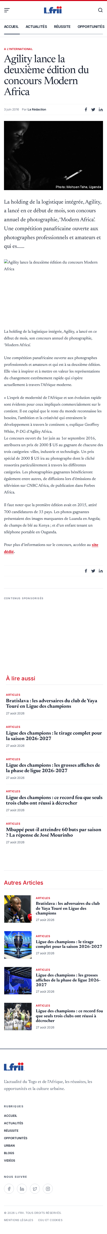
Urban (9, 1145)
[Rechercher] (98, 10)
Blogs (9, 1153)
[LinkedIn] (22, 1189)
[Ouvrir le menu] (9, 10)
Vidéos (9, 1160)
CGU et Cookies (50, 1220)
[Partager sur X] (93, 109)
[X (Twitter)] (35, 1189)
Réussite (62, 26)
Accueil (11, 26)
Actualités (36, 26)
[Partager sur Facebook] (86, 109)
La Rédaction (37, 109)
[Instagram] (48, 1189)
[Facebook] (9, 1189)
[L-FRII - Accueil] (53, 10)
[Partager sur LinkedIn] (101, 109)
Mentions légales (18, 1220)
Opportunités (91, 26)
